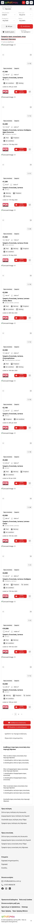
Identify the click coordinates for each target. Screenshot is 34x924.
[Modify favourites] (29, 91)
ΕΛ (27, 2)
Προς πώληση (6, 809)
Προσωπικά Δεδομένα (9, 900)
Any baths (22, 20)
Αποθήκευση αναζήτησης (18, 723)
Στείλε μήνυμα (21, 91)
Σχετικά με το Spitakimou (10, 907)
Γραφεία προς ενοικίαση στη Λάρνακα (14, 847)
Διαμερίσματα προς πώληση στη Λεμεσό (15, 816)
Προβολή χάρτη (9, 32)
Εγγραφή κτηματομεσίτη (9, 861)
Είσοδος (4, 868)
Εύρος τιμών (21, 12)
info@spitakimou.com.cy (12, 881)
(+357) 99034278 (9, 885)
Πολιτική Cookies (25, 900)
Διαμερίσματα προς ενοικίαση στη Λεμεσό (16, 840)
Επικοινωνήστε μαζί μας (10, 903)
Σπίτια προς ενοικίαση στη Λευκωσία (14, 836)
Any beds (5, 20)
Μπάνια (20, 18)
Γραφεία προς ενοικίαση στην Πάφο (14, 844)
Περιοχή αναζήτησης (7, 6)
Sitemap (25, 907)
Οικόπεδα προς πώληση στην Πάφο (13, 820)
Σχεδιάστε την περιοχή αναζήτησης (16, 734)
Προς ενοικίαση (7, 833)
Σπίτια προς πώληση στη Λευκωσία (13, 812)
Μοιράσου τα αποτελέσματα (18, 727)
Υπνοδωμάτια (5, 18)
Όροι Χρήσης (6, 911)
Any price (22, 15)
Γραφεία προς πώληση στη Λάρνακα (14, 823)
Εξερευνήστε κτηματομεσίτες (14, 738)
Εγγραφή (4, 864)
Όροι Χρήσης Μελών (20, 911)
